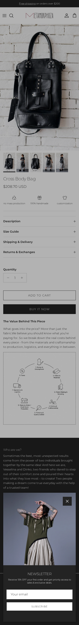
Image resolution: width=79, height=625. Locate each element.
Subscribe (39, 606)
